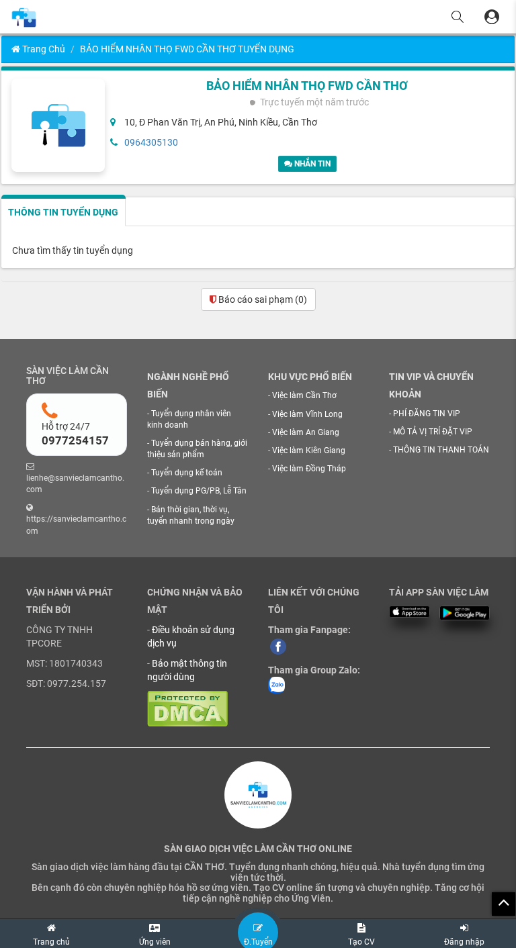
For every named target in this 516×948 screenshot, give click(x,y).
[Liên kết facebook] (278, 646)
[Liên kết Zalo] (276, 684)
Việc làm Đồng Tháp (309, 468)
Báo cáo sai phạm (261, 299)
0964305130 (151, 142)
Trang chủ (42, 49)
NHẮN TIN (311, 164)
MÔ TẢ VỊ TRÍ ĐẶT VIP (432, 431)
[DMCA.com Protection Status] (187, 708)
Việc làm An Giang (305, 432)
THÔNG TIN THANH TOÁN (441, 450)
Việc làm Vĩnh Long (307, 414)
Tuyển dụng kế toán (186, 472)
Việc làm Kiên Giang (308, 450)
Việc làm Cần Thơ (304, 395)
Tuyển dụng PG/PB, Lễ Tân (199, 490)
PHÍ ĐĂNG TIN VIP (426, 413)
